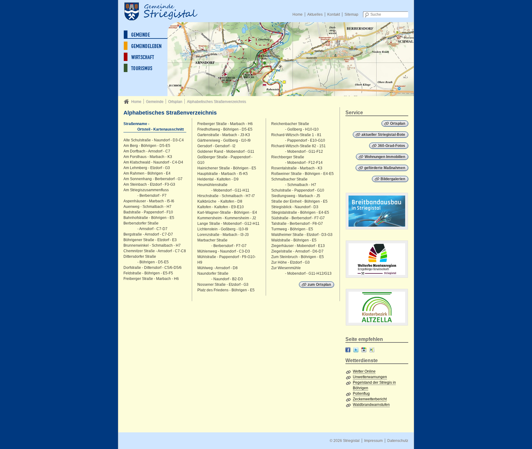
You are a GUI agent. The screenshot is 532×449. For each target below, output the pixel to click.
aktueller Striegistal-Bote (383, 134)
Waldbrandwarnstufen (371, 404)
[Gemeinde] (147, 34)
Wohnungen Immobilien (385, 157)
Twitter (355, 349)
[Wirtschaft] (147, 57)
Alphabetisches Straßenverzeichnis (216, 101)
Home (297, 14)
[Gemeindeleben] (147, 46)
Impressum (373, 441)
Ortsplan (175, 101)
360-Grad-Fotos (391, 146)
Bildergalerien (393, 179)
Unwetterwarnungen (370, 377)
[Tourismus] (147, 68)
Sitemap (351, 14)
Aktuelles (315, 14)
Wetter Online (364, 371)
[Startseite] (167, 11)
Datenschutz (397, 441)
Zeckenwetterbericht (370, 399)
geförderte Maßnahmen (384, 168)
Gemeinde (154, 101)
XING (371, 349)
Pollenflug (361, 393)
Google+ (363, 349)
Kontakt (333, 14)
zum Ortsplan (319, 284)
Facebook (347, 349)
